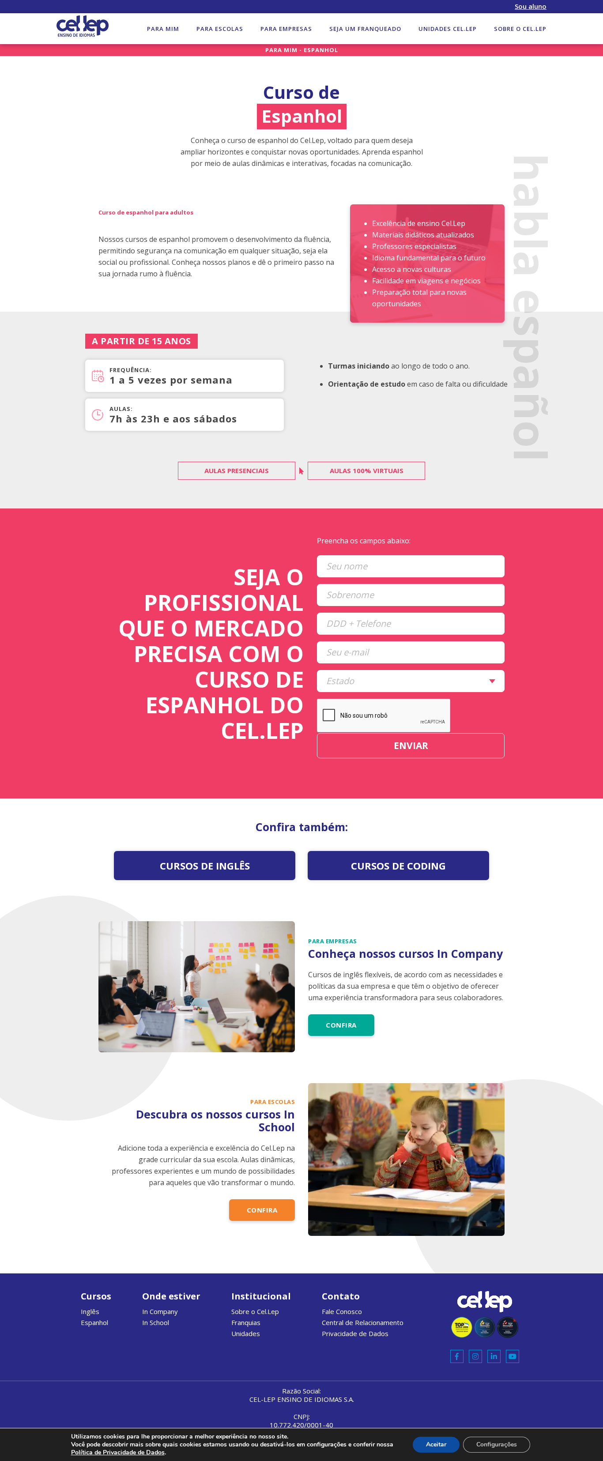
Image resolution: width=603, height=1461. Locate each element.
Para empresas (286, 29)
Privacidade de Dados (355, 1333)
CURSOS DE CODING (398, 865)
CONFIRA (341, 1024)
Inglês (90, 1311)
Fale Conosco (342, 1311)
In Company (160, 1311)
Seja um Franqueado (365, 29)
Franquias (245, 1322)
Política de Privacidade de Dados (118, 1452)
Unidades (245, 1333)
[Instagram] (475, 1356)
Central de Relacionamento (362, 1322)
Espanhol (94, 1322)
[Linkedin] (494, 1356)
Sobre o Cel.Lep (520, 29)
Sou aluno (530, 6)
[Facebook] (457, 1356)
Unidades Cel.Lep (447, 29)
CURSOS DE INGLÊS (205, 865)
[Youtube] (512, 1356)
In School (155, 1322)
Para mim (163, 29)
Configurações (496, 1444)
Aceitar (436, 1444)
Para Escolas (219, 29)
